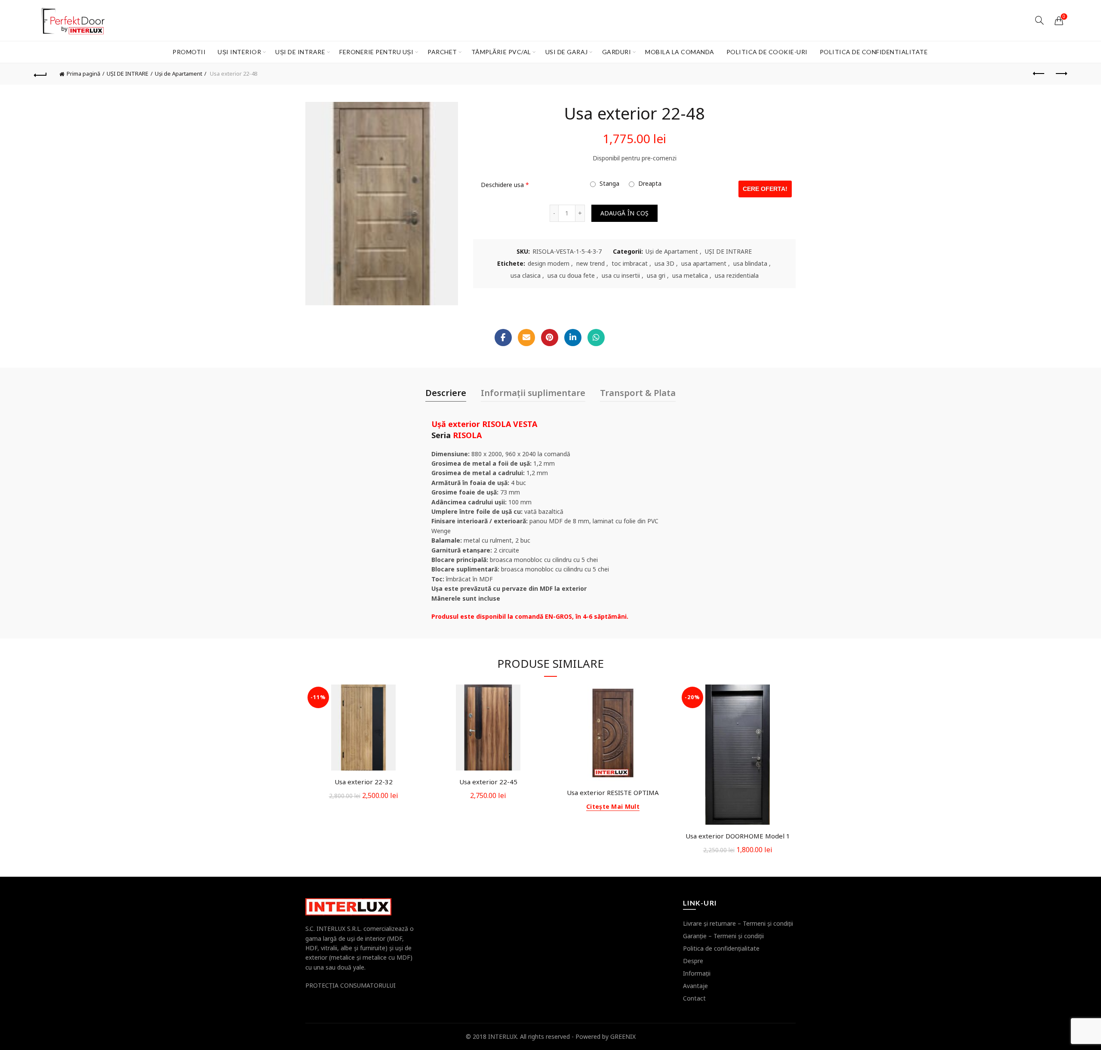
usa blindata (750, 263)
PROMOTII (189, 51)
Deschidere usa (505, 185)
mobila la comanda (679, 51)
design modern (548, 263)
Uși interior (239, 51)
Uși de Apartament (178, 73)
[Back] (40, 74)
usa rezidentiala (737, 275)
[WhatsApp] (596, 337)
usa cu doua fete (571, 275)
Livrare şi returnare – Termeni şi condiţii (738, 923)
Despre (693, 961)
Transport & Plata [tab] (638, 393)
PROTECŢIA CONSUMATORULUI (350, 985)
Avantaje (695, 986)
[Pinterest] (549, 337)
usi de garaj (566, 51)
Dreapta (649, 183)
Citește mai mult (613, 807)
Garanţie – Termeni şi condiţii (723, 936)
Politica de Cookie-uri (767, 51)
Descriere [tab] (445, 393)
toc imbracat (630, 263)
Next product (1060, 74)
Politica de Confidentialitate (874, 51)
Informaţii (696, 973)
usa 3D (664, 263)
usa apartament (703, 263)
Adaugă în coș (624, 213)
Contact (694, 998)
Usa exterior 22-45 (488, 782)
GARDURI (616, 51)
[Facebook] (503, 337)
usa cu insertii (621, 275)
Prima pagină (83, 73)
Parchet (442, 51)
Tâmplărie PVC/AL (501, 51)
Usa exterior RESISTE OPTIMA (613, 792)
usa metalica (690, 275)
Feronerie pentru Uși (376, 51)
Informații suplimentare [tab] (533, 393)
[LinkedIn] (572, 337)
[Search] (1039, 20)
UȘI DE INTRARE (300, 51)
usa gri (656, 275)
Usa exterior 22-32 (364, 782)
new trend (590, 263)
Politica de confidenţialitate (721, 948)
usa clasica (526, 275)
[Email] (526, 337)
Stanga (608, 183)
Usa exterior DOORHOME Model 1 (738, 836)
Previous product (1039, 74)
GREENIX (623, 1036)
